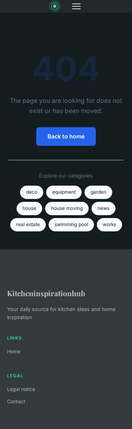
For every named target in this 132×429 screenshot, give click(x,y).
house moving (67, 208)
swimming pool (71, 224)
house (29, 208)
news (103, 208)
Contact (16, 401)
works (109, 224)
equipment (64, 192)
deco (31, 192)
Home (13, 351)
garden (98, 192)
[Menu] (76, 6)
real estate (28, 224)
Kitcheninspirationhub (46, 293)
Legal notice (21, 389)
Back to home (66, 136)
